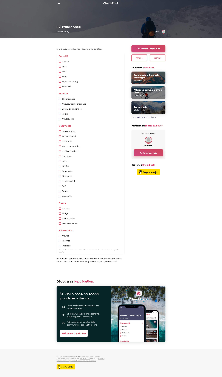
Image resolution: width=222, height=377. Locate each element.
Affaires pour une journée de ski (148, 91)
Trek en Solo (140, 107)
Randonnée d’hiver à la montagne (146, 76)
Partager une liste (148, 153)
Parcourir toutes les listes (143, 117)
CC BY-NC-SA (85, 359)
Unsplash (101, 359)
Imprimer (157, 58)
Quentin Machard (94, 357)
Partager (139, 58)
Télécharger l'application (148, 48)
